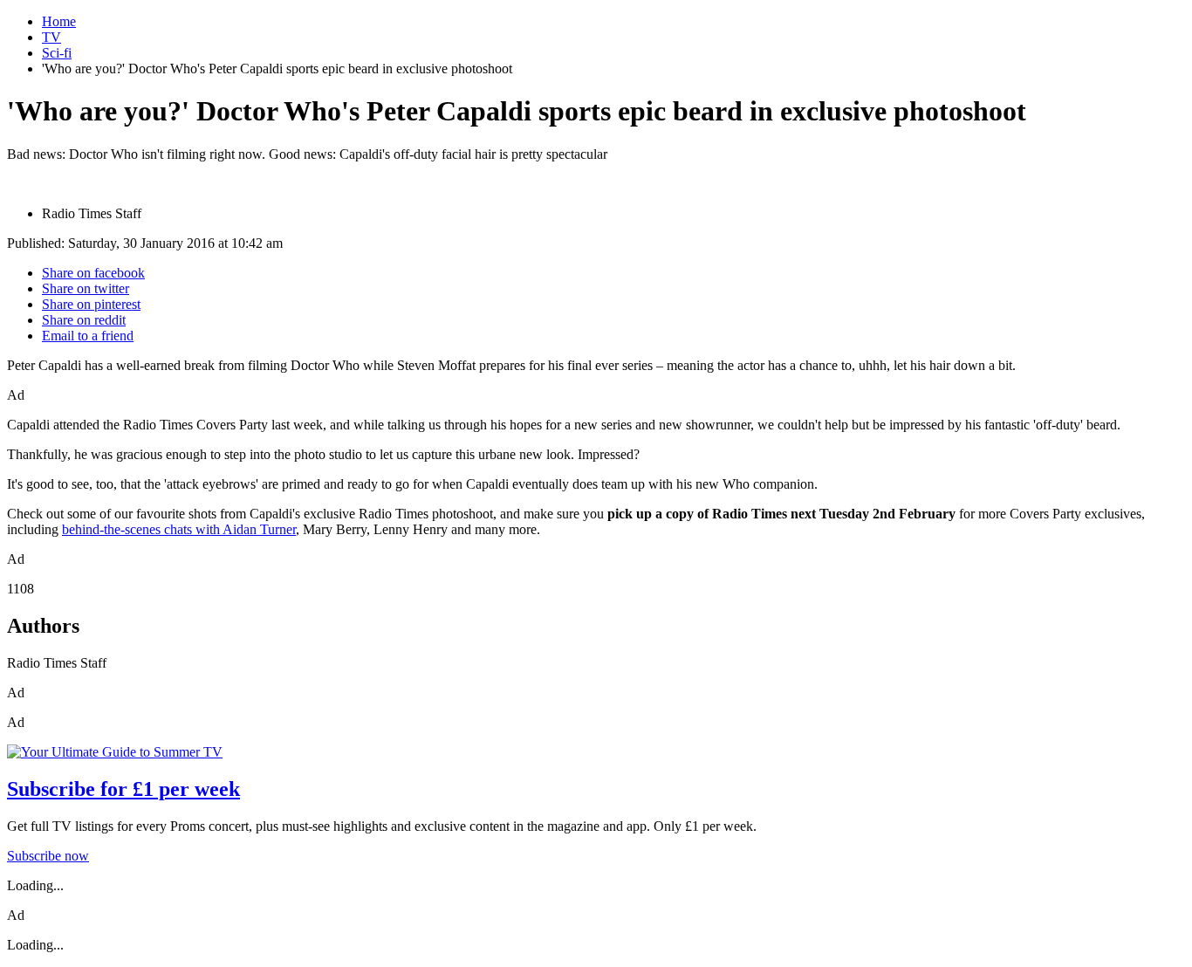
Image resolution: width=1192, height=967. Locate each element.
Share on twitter (85, 288)
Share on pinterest (91, 304)
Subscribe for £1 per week (123, 789)
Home (59, 21)
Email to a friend (88, 335)
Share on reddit (84, 319)
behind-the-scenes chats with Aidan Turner (179, 529)
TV (51, 37)
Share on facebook (93, 272)
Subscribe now (48, 855)
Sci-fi (57, 52)
